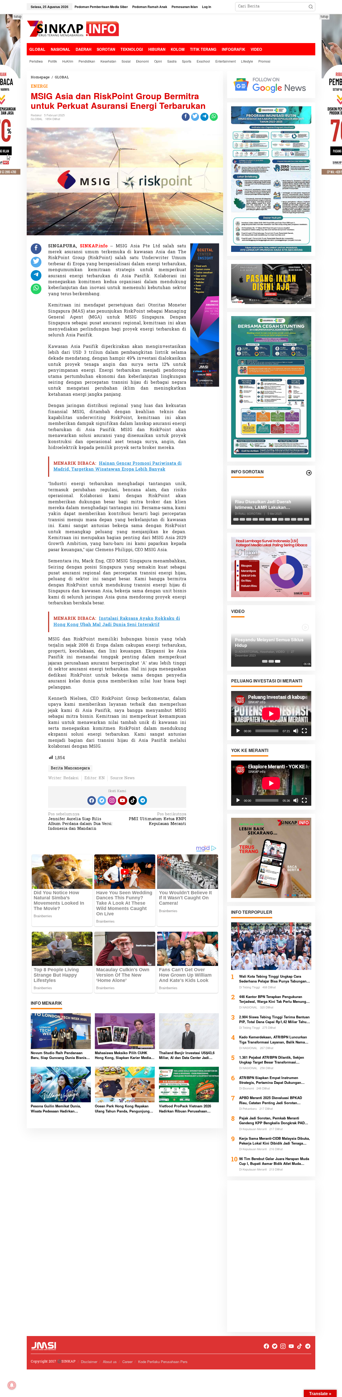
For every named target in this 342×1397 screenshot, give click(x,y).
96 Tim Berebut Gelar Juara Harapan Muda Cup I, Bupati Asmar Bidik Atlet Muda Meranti (274, 1161)
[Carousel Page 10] (293, 519)
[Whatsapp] (214, 117)
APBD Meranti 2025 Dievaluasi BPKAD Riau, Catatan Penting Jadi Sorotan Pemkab (270, 1100)
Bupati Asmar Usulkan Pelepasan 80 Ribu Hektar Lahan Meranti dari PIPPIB (269, 504)
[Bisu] (295, 730)
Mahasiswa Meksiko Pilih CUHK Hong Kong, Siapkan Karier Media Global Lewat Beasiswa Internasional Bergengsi (123, 1055)
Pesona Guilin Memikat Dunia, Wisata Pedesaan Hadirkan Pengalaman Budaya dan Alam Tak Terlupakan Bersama (59, 1108)
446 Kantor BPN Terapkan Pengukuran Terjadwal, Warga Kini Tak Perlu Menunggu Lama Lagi (274, 999)
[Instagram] (112, 800)
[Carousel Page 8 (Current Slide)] (280, 519)
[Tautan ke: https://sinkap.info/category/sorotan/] (309, 473)
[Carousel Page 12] (306, 519)
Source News (122, 778)
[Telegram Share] (204, 117)
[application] (271, 713)
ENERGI (39, 86)
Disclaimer (89, 1361)
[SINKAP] (73, 29)
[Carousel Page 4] (255, 519)
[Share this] (186, 117)
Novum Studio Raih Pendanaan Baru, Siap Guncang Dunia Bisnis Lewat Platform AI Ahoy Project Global (58, 1055)
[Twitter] (102, 800)
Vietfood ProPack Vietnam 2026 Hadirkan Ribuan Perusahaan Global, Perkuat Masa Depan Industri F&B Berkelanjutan (185, 1108)
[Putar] (238, 730)
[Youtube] (122, 800)
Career (127, 1361)
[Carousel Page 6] (268, 519)
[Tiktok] (133, 800)
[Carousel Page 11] (300, 519)
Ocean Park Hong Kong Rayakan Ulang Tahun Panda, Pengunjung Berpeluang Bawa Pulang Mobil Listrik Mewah (122, 1108)
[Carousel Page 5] (261, 519)
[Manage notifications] (11, 1385)
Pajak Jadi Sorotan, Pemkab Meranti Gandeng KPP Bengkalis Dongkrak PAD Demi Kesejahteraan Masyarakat (272, 1120)
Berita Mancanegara (70, 768)
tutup (17, 16)
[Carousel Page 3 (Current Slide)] (277, 661)
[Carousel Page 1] (236, 519)
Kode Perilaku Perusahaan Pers (163, 1361)
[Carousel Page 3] (248, 519)
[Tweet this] (195, 117)
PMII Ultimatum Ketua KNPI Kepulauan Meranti (157, 819)
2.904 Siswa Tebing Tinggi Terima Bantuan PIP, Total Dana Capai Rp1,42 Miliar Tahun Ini (274, 1019)
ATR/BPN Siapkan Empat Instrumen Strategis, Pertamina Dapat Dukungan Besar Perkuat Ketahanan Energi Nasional (273, 1080)
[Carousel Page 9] (287, 519)
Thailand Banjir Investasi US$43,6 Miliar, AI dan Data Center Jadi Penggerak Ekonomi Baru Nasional (188, 1055)
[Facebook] (91, 800)
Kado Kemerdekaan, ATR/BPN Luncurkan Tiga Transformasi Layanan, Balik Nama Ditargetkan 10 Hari (273, 1039)
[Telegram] (142, 800)
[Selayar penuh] (304, 730)
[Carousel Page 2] (242, 519)
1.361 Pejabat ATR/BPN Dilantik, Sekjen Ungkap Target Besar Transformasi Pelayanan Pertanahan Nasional (271, 1060)
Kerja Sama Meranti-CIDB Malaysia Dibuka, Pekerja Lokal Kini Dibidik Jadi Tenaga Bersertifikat (274, 1141)
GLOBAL (36, 119)
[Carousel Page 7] (274, 519)
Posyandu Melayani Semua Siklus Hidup (269, 642)
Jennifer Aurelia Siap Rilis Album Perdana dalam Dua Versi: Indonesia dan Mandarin (80, 822)
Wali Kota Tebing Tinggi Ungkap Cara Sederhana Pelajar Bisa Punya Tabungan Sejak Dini (272, 979)
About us (110, 1361)
